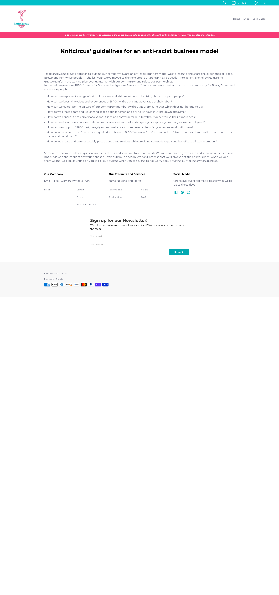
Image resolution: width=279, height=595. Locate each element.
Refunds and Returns (86, 204)
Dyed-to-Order (116, 197)
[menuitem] (225, 2)
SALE (143, 197)
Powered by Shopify (53, 279)
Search (47, 190)
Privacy (80, 197)
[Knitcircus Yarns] (21, 18)
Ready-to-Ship (115, 190)
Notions (144, 190)
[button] (239, 2)
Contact (80, 190)
